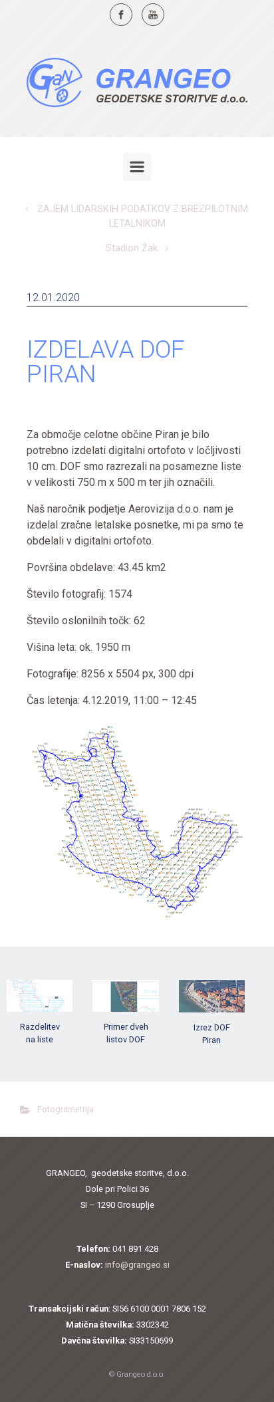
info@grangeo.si (137, 1265)
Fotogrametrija (65, 1109)
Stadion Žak (132, 248)
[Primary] (137, 167)
